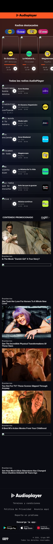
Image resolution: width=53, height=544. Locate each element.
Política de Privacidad (17, 509)
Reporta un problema (26, 515)
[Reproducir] (15, 68)
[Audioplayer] (26, 15)
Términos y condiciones (26, 503)
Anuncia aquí (41, 509)
